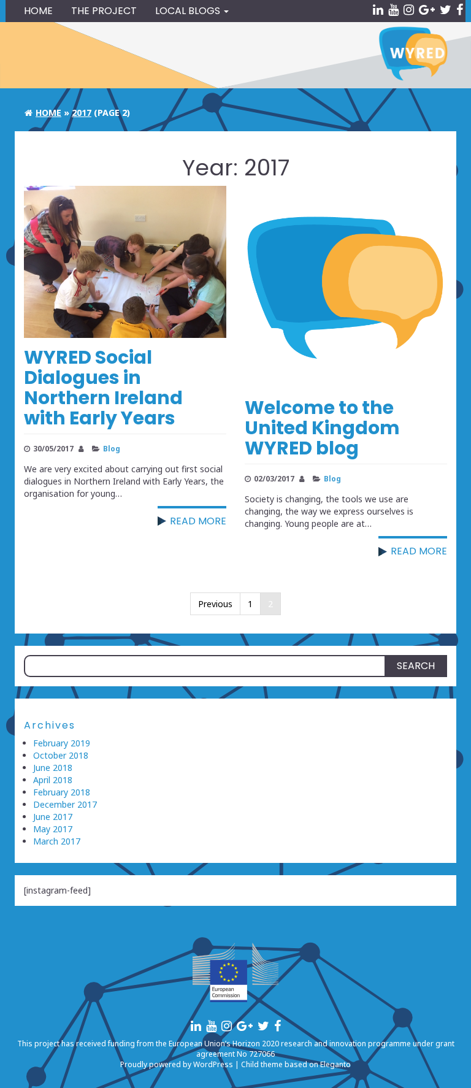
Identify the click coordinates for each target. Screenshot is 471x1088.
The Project (104, 11)
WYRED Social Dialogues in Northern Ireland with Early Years (103, 387)
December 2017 (65, 804)
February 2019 (61, 743)
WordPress (213, 1064)
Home (38, 11)
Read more (198, 521)
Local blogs (189, 11)
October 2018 (60, 755)
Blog (111, 448)
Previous (215, 604)
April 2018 (52, 780)
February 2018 (61, 792)
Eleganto (335, 1064)
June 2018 (52, 767)
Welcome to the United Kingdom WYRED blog (322, 427)
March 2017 (56, 841)
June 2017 (52, 816)
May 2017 (52, 829)
